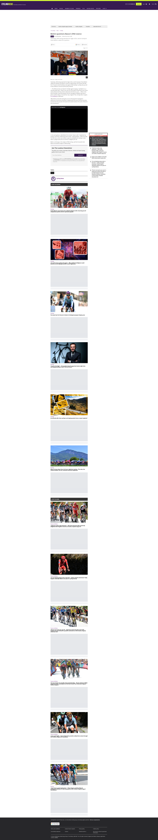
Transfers (88, 26)
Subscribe (139, 4)
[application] (69, 119)
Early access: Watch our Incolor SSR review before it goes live (99, 157)
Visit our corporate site (95, 819)
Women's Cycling (69, 8)
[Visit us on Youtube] (132, 4)
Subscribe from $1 (97, 26)
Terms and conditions (55, 828)
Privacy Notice (57, 159)
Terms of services (67, 158)
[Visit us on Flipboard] (134, 4)
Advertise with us (82, 831)
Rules (58, 30)
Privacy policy (82, 828)
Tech (83, 8)
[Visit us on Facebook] (126, 4)
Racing (61, 8)
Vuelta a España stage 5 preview (65, 26)
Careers (66, 831)
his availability (54, 96)
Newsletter (85, 44)
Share (54, 44)
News (56, 8)
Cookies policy (96, 828)
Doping (61, 30)
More (104, 8)
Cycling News (58, 36)
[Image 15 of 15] (85, 63)
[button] (154, 4)
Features (98, 8)
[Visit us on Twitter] (128, 4)
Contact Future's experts (70, 828)
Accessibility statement (55, 831)
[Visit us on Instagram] (130, 4)
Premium (78, 8)
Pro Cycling (53, 30)
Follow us (78, 44)
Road (52, 173)
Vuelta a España (79, 26)
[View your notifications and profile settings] (149, 4)
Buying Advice (90, 8)
